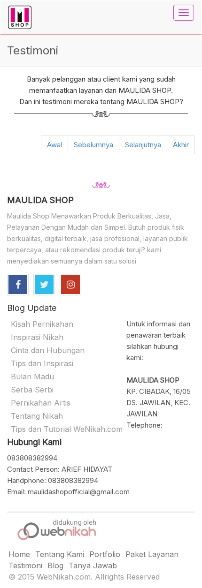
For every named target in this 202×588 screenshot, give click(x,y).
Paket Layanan (152, 554)
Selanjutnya (143, 144)
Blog (55, 565)
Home (19, 554)
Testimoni (25, 565)
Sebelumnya (93, 144)
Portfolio (104, 554)
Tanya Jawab (93, 565)
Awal (54, 144)
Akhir (181, 144)
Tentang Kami (59, 554)
